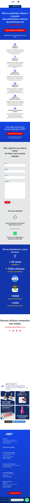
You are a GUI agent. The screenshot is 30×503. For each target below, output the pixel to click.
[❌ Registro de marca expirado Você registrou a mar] (8, 412)
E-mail (6, 175)
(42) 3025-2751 (6, 442)
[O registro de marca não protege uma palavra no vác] (8, 398)
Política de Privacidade (9, 447)
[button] (18, 1)
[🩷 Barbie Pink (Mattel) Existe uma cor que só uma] (22, 412)
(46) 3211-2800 (6, 487)
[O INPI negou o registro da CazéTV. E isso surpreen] (22, 398)
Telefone (6, 169)
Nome (6, 163)
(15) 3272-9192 (6, 458)
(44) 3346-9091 (6, 476)
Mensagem (7, 181)
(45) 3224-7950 (6, 466)
